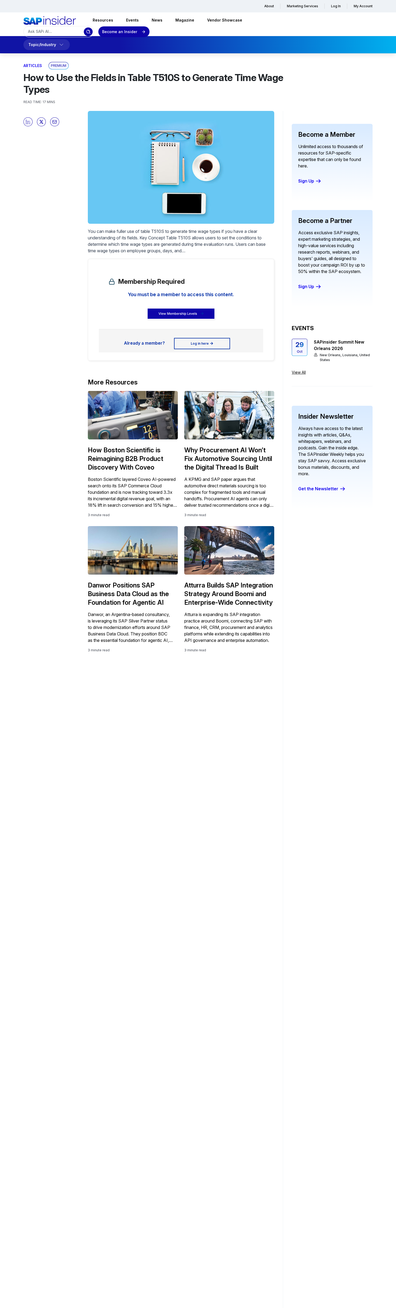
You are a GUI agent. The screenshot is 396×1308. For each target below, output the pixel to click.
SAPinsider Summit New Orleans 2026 (339, 345)
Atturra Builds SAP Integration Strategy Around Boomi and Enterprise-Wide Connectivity (228, 593)
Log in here (200, 343)
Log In (336, 6)
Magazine (184, 20)
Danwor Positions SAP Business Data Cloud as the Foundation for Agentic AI (128, 593)
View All (299, 372)
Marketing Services (302, 6)
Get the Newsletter (318, 488)
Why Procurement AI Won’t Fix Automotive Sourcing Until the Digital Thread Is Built (228, 458)
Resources (103, 20)
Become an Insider (119, 31)
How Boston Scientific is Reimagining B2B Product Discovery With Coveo (125, 458)
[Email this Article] (54, 122)
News (157, 20)
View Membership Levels (177, 314)
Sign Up (306, 181)
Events (132, 20)
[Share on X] (41, 122)
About (269, 6)
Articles (32, 65)
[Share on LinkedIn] (28, 122)
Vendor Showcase (224, 20)
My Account (363, 6)
